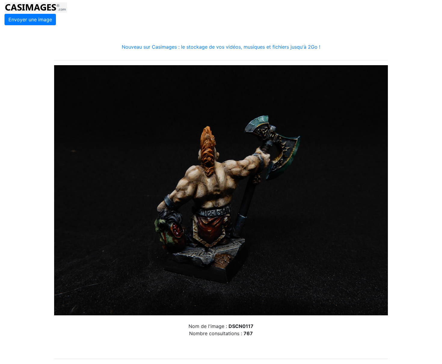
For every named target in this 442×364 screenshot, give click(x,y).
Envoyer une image (30, 20)
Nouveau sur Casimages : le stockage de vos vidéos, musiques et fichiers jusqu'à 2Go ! (221, 47)
